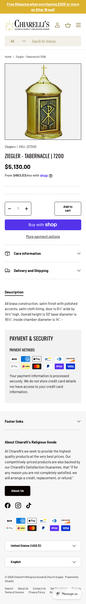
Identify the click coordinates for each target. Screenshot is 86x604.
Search (9, 588)
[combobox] (43, 41)
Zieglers (10, 147)
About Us (17, 491)
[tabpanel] (43, 311)
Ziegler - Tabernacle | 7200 (31, 56)
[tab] (14, 292)
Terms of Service (14, 592)
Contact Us (39, 588)
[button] (68, 25)
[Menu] (78, 25)
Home (8, 56)
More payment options (43, 236)
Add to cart (67, 208)
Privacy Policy (37, 592)
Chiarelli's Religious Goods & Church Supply (39, 576)
